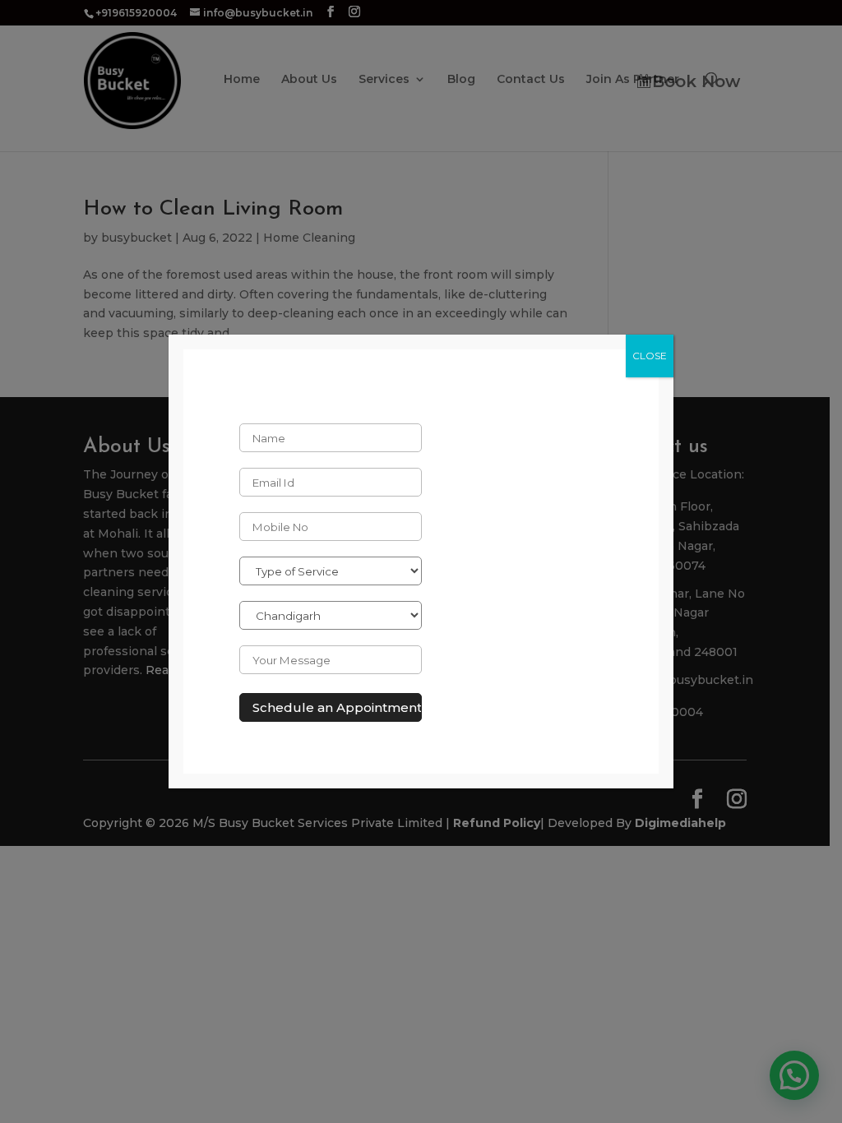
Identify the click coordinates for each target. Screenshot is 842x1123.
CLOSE (649, 355)
